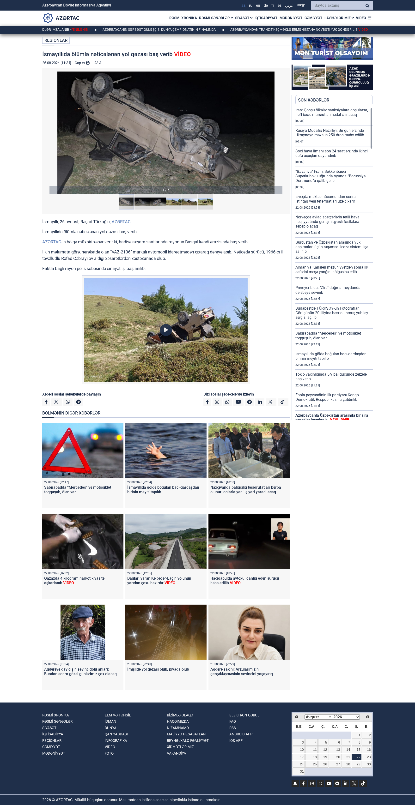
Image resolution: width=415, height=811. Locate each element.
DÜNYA (110, 728)
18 (315, 757)
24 (302, 764)
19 (325, 757)
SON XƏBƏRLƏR (313, 99)
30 (369, 764)
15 (358, 749)
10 (302, 749)
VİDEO (361, 18)
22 (358, 757)
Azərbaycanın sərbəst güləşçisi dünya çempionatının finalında (121, 29)
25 (315, 764)
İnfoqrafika (116, 741)
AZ (243, 5)
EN (258, 5)
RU (250, 5)
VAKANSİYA (176, 753)
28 (348, 764)
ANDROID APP (240, 734)
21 (348, 757)
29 (358, 764)
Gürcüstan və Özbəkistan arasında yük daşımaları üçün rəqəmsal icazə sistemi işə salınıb (331, 247)
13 (338, 749)
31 (302, 771)
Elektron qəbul (244, 715)
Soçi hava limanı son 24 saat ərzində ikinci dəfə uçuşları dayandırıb (331, 153)
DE (266, 5)
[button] (165, 133)
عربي (289, 5)
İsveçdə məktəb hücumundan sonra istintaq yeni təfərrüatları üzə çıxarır (325, 199)
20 (338, 757)
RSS (232, 728)
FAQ (232, 721)
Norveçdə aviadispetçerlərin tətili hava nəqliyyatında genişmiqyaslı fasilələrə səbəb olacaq (327, 221)
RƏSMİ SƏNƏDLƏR (215, 18)
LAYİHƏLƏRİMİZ (338, 18)
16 (369, 749)
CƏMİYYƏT (313, 18)
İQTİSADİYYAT (266, 18)
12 (325, 749)
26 (325, 764)
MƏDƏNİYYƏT (291, 18)
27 (338, 764)
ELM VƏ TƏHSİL (118, 715)
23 (369, 757)
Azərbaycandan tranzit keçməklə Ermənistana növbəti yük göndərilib (261, 29)
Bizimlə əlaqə (180, 715)
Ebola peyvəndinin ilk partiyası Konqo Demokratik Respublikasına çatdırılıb (327, 397)
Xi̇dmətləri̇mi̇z (180, 747)
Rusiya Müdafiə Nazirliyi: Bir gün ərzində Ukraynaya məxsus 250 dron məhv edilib (329, 132)
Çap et (80, 63)
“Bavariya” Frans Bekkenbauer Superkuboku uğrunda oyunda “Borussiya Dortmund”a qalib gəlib (330, 176)
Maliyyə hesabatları (186, 734)
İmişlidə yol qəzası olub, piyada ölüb (158, 669)
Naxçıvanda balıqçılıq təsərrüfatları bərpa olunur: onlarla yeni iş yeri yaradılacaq (245, 489)
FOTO (109, 753)
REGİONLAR (55, 40)
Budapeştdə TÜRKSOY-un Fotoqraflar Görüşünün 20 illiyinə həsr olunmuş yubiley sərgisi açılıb (331, 313)
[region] (334, 264)
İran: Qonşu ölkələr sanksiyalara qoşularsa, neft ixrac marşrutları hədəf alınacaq (331, 112)
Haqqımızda (178, 721)
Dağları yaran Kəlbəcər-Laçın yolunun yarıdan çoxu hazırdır (159, 580)
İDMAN (110, 721)
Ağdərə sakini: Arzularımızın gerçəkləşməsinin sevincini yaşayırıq (241, 671)
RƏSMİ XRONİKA (183, 18)
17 (302, 757)
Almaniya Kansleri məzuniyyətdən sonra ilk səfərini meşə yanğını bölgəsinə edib (331, 269)
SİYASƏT (242, 18)
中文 (301, 5)
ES (279, 5)
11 (315, 749)
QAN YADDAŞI (116, 734)
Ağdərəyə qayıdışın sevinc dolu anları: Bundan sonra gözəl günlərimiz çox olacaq (80, 671)
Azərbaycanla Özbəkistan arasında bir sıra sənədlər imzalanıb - (331, 417)
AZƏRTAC (121, 221)
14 (348, 749)
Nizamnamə (178, 728)
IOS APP (236, 741)
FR (272, 5)
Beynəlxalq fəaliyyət (188, 741)
